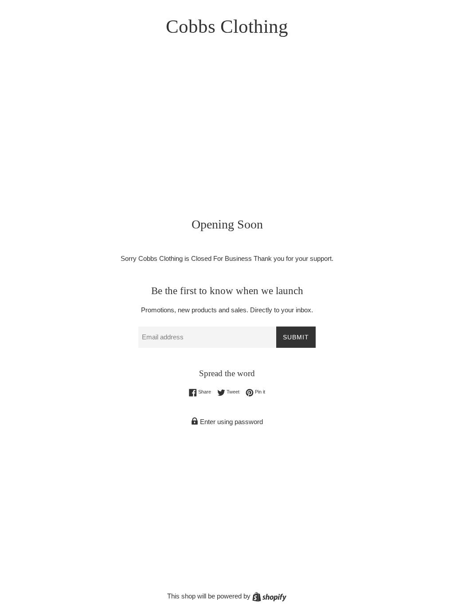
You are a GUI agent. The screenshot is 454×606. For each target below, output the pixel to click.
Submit (296, 337)
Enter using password (230, 421)
